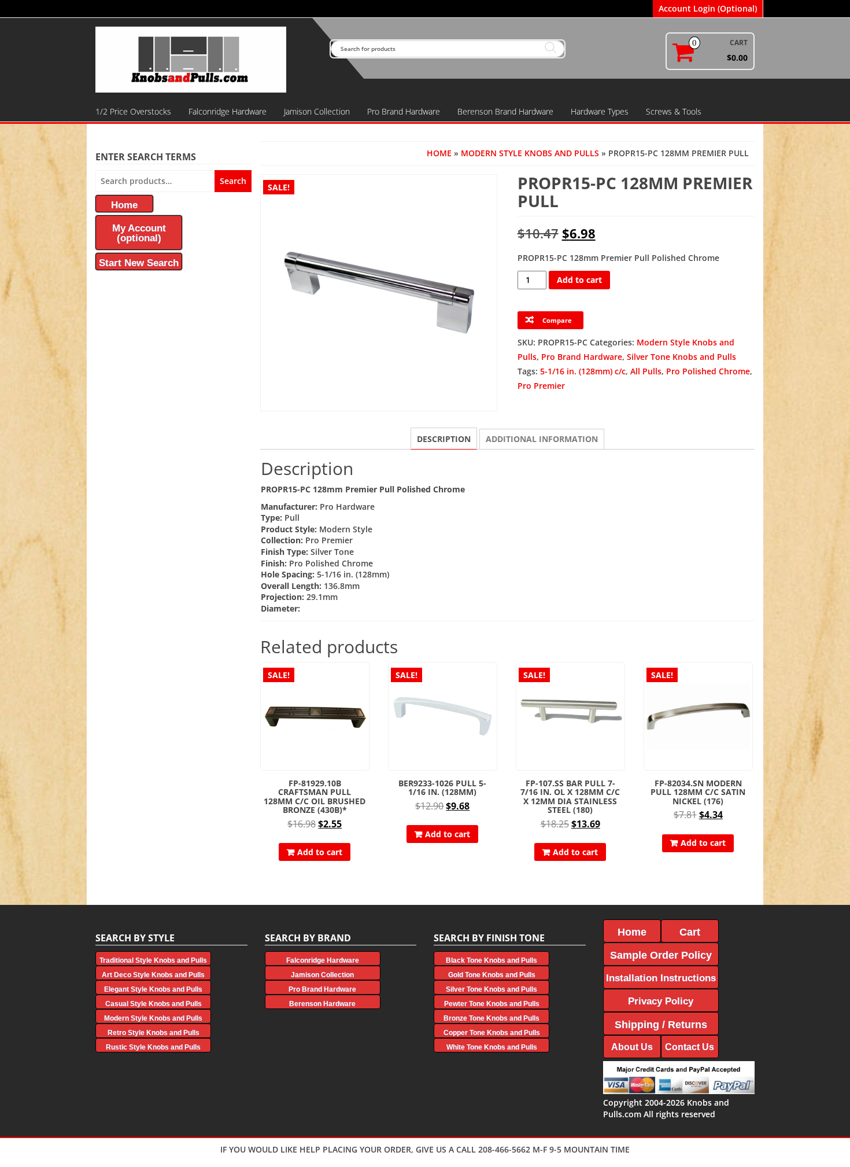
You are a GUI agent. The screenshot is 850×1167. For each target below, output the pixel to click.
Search (233, 180)
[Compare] (364, 699)
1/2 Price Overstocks (133, 111)
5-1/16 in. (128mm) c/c (583, 371)
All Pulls (645, 371)
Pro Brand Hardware (403, 111)
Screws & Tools (673, 111)
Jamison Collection (317, 111)
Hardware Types (600, 111)
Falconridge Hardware (228, 111)
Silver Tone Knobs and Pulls (681, 356)
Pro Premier (541, 385)
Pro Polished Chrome (708, 371)
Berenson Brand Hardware (505, 111)
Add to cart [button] (319, 851)
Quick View (364, 679)
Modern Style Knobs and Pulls (530, 153)
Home (439, 153)
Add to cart (579, 279)
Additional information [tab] (542, 438)
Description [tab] (444, 438)
